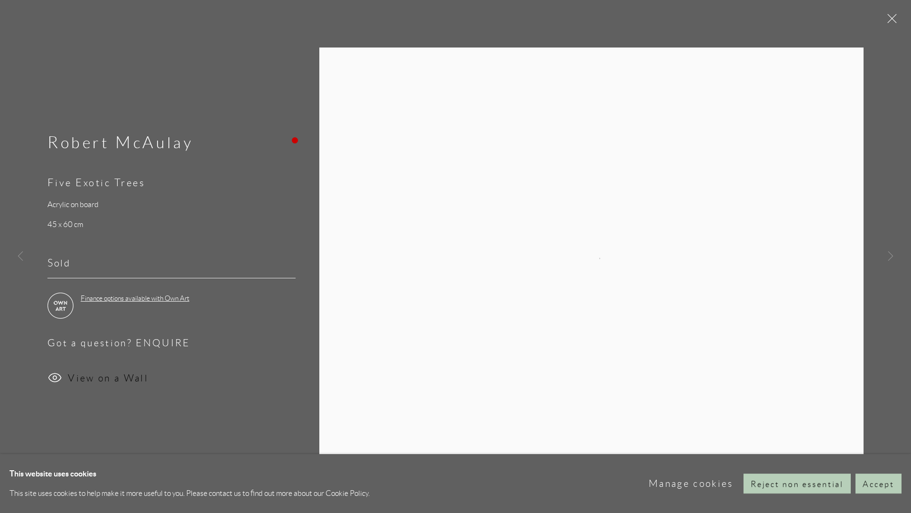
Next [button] (890, 256)
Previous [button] (20, 256)
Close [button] (890, 21)
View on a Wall (108, 377)
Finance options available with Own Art (135, 298)
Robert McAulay (120, 142)
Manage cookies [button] (691, 483)
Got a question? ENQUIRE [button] (118, 342)
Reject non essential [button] (797, 484)
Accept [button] (878, 484)
